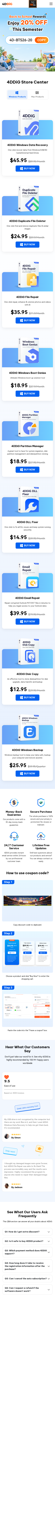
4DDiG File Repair (27, 297)
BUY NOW (29, 168)
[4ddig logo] (7, 3)
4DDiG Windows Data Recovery (27, 145)
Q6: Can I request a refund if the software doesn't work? (22, 1289)
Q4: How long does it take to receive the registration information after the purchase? (25, 1266)
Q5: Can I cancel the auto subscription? (26, 1278)
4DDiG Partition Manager (27, 446)
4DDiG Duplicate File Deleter (27, 221)
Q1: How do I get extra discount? (22, 1231)
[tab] (17, 94)
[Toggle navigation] (51, 4)
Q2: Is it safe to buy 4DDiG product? (24, 1241)
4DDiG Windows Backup (27, 750)
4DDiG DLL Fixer (27, 522)
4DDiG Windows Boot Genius (27, 372)
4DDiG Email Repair (27, 598)
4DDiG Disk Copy (27, 674)
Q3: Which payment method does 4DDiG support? (26, 1252)
